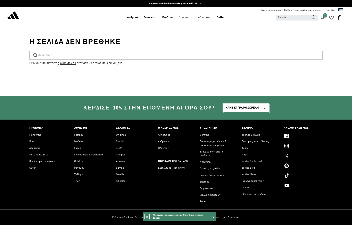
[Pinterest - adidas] (303, 166)
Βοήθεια (288, 10)
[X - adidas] (303, 156)
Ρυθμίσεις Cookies (122, 217)
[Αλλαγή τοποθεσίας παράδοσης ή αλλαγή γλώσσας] (341, 10)
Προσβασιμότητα (231, 217)
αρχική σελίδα (67, 63)
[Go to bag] (340, 17)
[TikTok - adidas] (303, 176)
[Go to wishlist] (331, 17)
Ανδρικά (132, 17)
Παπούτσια (185, 17)
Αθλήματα (204, 17)
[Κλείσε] (147, 216)
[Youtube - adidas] (303, 186)
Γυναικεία (150, 17)
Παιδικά (167, 17)
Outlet (221, 17)
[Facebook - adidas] (303, 137)
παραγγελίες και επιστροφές (309, 10)
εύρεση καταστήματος (270, 10)
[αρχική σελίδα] (13, 15)
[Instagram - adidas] (303, 146)
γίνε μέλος (331, 10)
